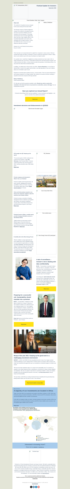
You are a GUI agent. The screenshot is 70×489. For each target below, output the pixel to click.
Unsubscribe (35, 478)
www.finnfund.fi (45, 473)
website (35, 447)
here (51, 84)
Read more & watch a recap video (35, 382)
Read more (35, 99)
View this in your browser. (18, 2)
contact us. (41, 447)
